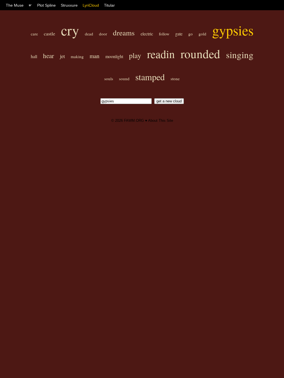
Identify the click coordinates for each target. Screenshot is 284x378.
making (77, 56)
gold (202, 34)
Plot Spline (46, 5)
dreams (124, 33)
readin (161, 53)
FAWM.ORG (134, 120)
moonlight (114, 56)
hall (34, 56)
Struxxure (69, 5)
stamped (150, 77)
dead (89, 34)
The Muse (15, 5)
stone (175, 78)
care (34, 34)
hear (48, 55)
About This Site (160, 120)
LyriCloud (91, 5)
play (135, 55)
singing (239, 54)
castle (49, 33)
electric (147, 34)
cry (70, 30)
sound (124, 78)
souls (108, 78)
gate (178, 34)
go (190, 34)
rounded (200, 53)
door (103, 34)
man (95, 56)
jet (62, 56)
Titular (109, 5)
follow (164, 34)
